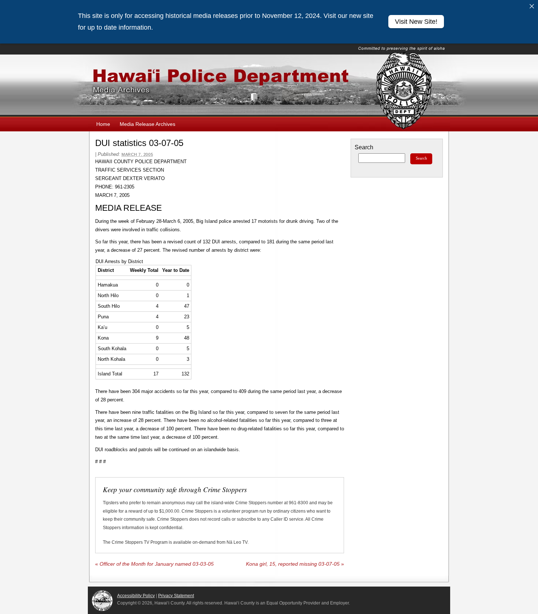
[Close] (532, 6)
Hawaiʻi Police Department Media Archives (269, 86)
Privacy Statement (176, 595)
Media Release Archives (147, 124)
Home (103, 124)
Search (364, 147)
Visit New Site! (416, 21)
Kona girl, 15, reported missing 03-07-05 (295, 564)
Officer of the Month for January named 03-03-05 (154, 564)
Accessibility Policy (136, 595)
